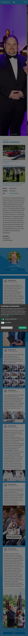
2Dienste (7, 323)
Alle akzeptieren (22, 327)
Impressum (10, 315)
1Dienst (7, 320)
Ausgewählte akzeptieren (7, 327)
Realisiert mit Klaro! (23, 330)
